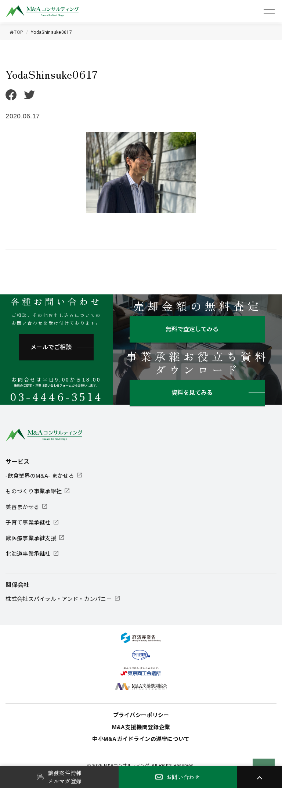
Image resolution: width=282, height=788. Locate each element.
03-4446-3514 (56, 396)
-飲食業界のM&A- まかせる (40, 476)
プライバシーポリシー (141, 715)
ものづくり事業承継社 (34, 491)
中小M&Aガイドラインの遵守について (140, 739)
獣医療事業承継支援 (31, 538)
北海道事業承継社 (28, 554)
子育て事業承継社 (28, 522)
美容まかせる (22, 507)
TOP (18, 32)
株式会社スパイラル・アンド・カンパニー (59, 599)
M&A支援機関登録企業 (141, 727)
